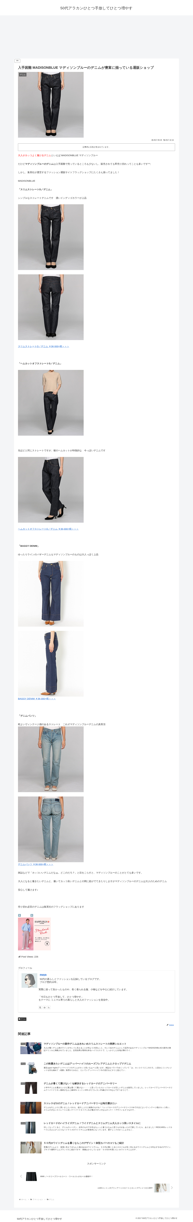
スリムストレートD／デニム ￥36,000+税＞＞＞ (43, 346)
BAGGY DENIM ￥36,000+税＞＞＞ (37, 698)
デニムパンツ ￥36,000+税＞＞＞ (35, 864)
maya (43, 974)
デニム (23, 1019)
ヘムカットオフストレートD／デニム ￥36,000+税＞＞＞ (48, 529)
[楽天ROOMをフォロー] (40, 1007)
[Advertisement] (96, 37)
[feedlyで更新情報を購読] (44, 1007)
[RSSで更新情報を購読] (48, 1007)
